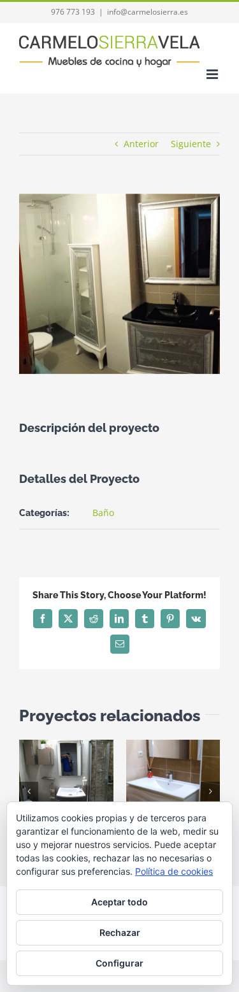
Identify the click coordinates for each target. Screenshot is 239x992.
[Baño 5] (173, 776)
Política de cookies (174, 871)
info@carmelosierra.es (147, 11)
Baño (103, 513)
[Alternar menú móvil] (213, 74)
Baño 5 (154, 775)
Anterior (141, 144)
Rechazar (119, 932)
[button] (28, 791)
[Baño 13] (66, 776)
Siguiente (191, 144)
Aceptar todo (119, 901)
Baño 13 (48, 775)
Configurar (119, 963)
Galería (84, 775)
